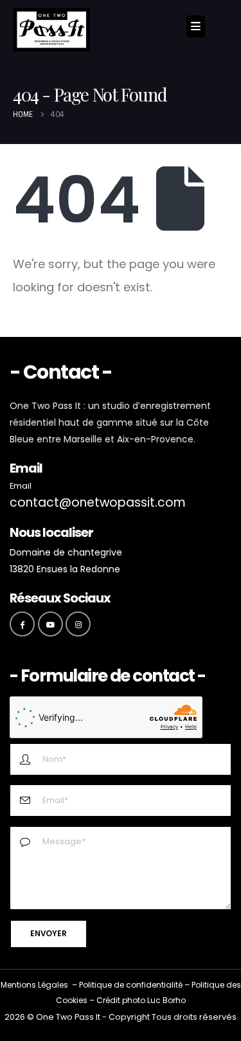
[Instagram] (78, 624)
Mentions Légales (34, 984)
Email (20, 485)
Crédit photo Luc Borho (141, 1000)
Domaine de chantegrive (66, 552)
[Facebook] (22, 624)
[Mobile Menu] (195, 26)
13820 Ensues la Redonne (65, 569)
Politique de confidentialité (131, 984)
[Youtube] (50, 624)
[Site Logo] (51, 29)
